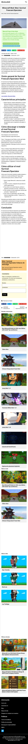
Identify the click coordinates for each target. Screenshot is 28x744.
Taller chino (5, 349)
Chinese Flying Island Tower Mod (11, 369)
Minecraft (3, 58)
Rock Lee (4, 587)
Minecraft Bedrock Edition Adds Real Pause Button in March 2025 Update (14, 691)
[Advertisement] (14, 241)
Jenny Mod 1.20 (6, 427)
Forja (7, 152)
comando (11, 188)
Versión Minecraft (17, 153)
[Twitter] (2, 731)
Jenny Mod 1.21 (6, 388)
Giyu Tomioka (6, 570)
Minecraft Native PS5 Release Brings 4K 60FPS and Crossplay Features (13, 672)
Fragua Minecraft (13, 148)
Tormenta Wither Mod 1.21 (9, 408)
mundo (16, 86)
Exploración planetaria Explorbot (11, 466)
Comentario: (5, 287)
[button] (3, 50)
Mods (11, 301)
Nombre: (4, 283)
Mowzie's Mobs (11, 96)
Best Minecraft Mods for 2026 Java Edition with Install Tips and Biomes (13, 329)
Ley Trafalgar (5, 604)
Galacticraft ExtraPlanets (9, 446)
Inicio (2, 13)
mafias (22, 202)
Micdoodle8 (5, 2)
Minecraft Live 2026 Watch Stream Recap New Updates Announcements (13, 654)
